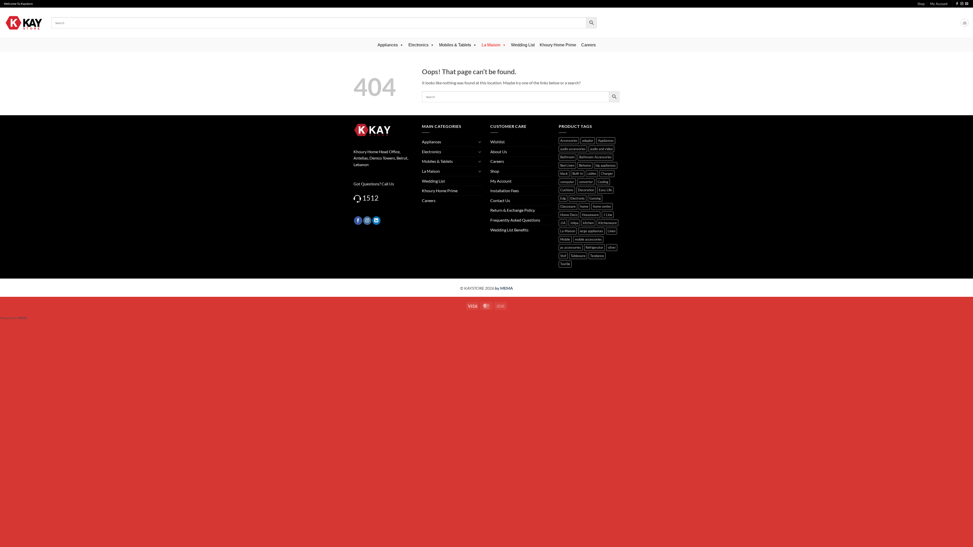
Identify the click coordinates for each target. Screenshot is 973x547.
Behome (585, 165)
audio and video (601, 149)
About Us (498, 151)
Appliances (388, 45)
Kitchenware (607, 223)
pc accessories (570, 247)
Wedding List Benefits (509, 229)
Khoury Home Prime (558, 45)
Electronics (418, 45)
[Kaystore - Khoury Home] (24, 22)
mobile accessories (588, 239)
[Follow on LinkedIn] (376, 220)
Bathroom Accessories (595, 157)
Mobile (565, 239)
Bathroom (567, 157)
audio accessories (573, 149)
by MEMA (504, 288)
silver (612, 247)
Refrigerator (594, 247)
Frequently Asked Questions (515, 220)
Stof (563, 256)
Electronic (577, 198)
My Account (939, 4)
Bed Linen (567, 165)
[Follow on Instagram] (961, 4)
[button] (965, 23)
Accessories (568, 141)
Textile (565, 264)
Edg (563, 198)
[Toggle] (480, 142)
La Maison (491, 45)
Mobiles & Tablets (455, 45)
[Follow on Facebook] (957, 4)
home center (602, 206)
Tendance (597, 256)
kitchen (588, 223)
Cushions (566, 190)
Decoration (586, 190)
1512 (370, 198)
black (564, 173)
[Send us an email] (966, 4)
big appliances (605, 165)
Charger (607, 173)
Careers (588, 45)
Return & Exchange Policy (512, 210)
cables (591, 173)
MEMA (22, 318)
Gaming (595, 198)
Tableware (578, 256)
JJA (563, 223)
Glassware (568, 206)
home (584, 206)
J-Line (607, 215)
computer (567, 182)
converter (586, 182)
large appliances (591, 231)
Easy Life (605, 190)
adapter (587, 141)
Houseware (590, 215)
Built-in (577, 173)
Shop (921, 4)
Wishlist (497, 141)
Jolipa (574, 223)
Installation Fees (504, 190)
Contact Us (500, 200)
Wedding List (523, 45)
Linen (611, 231)
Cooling (602, 182)
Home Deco (568, 215)
